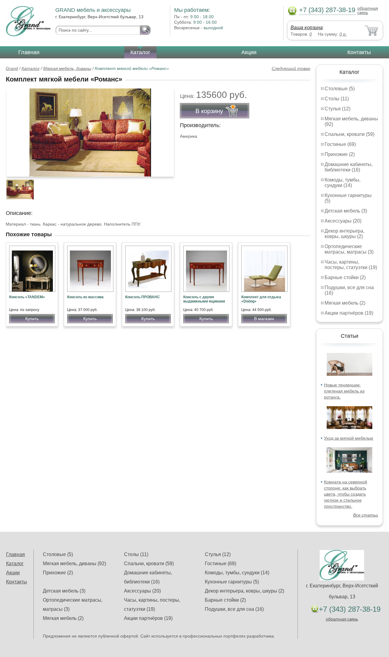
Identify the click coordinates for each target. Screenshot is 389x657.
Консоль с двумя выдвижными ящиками (204, 299)
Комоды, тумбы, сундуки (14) (342, 182)
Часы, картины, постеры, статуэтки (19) (351, 264)
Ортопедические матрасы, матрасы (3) (349, 249)
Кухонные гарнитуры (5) (232, 581)
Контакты (359, 52)
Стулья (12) (337, 108)
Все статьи (365, 515)
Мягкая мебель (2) (345, 303)
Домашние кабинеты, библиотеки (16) (349, 167)
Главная (29, 52)
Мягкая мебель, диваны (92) (74, 563)
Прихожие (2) (340, 154)
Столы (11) (337, 98)
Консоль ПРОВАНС (142, 297)
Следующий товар (291, 68)
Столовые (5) (340, 88)
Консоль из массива (85, 297)
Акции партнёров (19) (349, 313)
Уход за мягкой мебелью (348, 438)
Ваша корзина (307, 27)
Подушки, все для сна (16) (234, 609)
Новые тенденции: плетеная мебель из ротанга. (344, 390)
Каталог (140, 52)
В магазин (264, 318)
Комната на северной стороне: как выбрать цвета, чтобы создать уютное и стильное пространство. (345, 494)
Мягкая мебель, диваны (67, 68)
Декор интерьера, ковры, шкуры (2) (344, 233)
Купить (32, 318)
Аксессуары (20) (343, 220)
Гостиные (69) (340, 144)
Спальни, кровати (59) (349, 134)
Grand (12, 68)
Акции (248, 52)
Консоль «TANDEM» (27, 297)
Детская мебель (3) (346, 210)
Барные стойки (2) (345, 277)
